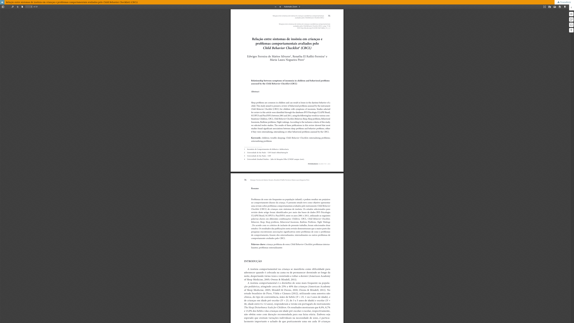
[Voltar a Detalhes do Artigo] (2, 2)
